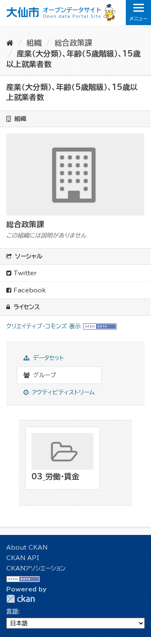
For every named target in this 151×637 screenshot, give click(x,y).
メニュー (138, 18)
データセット (47, 358)
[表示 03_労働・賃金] (62, 458)
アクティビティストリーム (62, 392)
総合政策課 (73, 42)
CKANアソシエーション (36, 568)
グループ (43, 375)
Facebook (28, 290)
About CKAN (26, 547)
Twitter (24, 273)
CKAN (20, 598)
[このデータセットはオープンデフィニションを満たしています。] (100, 326)
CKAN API (22, 558)
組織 (34, 42)
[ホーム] (9, 42)
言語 (12, 611)
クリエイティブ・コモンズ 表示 (43, 326)
